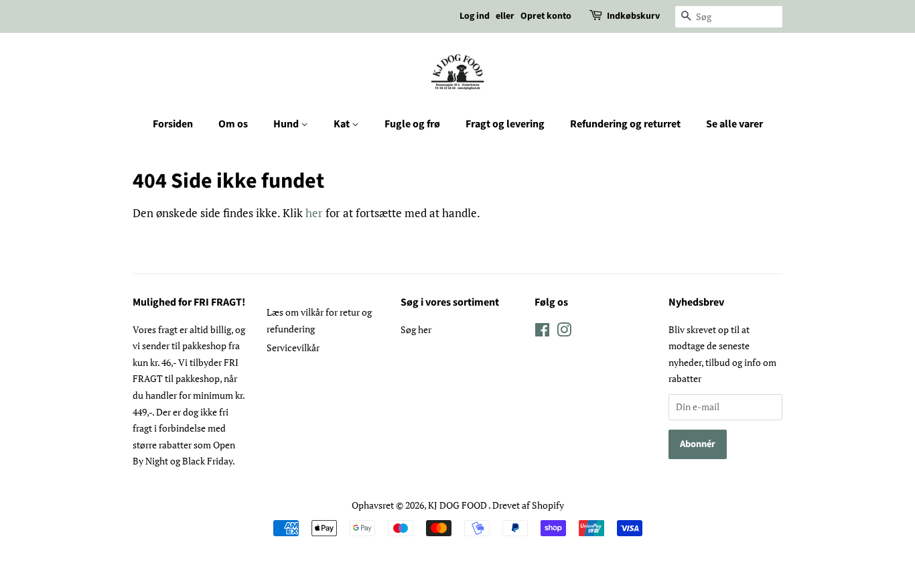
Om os (233, 124)
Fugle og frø (412, 124)
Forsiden (173, 124)
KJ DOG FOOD (458, 505)
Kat (343, 124)
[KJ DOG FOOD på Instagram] (564, 332)
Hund (287, 124)
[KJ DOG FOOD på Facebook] (542, 332)
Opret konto (545, 16)
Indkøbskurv (633, 16)
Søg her (416, 329)
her (314, 213)
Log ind (475, 16)
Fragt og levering (505, 124)
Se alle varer (734, 124)
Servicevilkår (293, 347)
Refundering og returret (625, 124)
